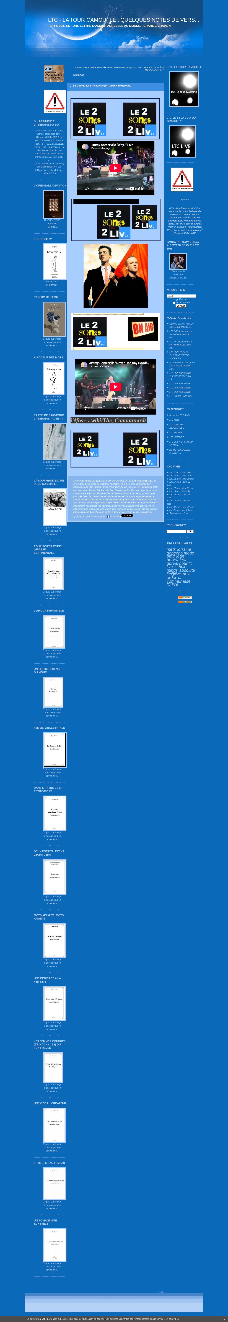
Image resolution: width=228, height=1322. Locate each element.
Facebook (115, 516)
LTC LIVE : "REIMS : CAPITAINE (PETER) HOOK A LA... (179, 355)
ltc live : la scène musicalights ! (136, 484)
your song (140, 490)
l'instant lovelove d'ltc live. (101, 490)
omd (171, 556)
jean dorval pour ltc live (180, 563)
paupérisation (87, 512)
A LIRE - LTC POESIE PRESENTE (179, 451)
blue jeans (147, 487)
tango (85, 490)
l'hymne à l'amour (105, 493)
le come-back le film (124, 490)
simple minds (176, 568)
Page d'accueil (134, 67)
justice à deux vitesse (115, 512)
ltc (131, 499)
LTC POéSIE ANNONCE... (182, 396)
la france (106, 506)
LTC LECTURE (176, 437)
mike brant (83, 496)
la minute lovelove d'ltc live (120, 496)
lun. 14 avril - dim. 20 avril (181, 479)
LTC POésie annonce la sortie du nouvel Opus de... (180, 334)
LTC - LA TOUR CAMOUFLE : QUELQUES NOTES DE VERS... (123, 20)
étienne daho (121, 493)
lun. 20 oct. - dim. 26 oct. (181, 472)
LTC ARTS (174, 420)
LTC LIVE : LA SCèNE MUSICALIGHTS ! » (153, 68)
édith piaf (91, 493)
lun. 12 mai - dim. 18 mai (181, 475)
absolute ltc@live (181, 572)
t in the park (142, 502)
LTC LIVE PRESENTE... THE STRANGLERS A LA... (180, 376)
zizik (114, 509)
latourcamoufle (80, 509)
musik (108, 509)
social (120, 509)
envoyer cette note (143, 496)
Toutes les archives (178, 513)
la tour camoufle (96, 509)
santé (129, 512)
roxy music (144, 493)
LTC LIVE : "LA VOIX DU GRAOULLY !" (181, 443)
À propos (184, 199)
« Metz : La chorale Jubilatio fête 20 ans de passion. (100, 67)
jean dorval (175, 558)
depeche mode (180, 553)
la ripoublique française (93, 516)
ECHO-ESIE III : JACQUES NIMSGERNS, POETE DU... (182, 365)
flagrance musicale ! (110, 484)
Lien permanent (138, 481)
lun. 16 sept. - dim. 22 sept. (178, 502)
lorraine (184, 549)
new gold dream (128, 502)
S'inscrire (182, 299)
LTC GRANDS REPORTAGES (176, 426)
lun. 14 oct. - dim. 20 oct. (181, 491)
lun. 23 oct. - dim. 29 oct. (181, 510)
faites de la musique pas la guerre (112, 499)
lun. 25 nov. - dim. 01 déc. (181, 488)
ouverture (133, 493)
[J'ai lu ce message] (224, 1319)
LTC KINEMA (175, 432)
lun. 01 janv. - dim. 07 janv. (182, 507)
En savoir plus (172, 1319)
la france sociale (119, 506)
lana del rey (135, 487)
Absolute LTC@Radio (179, 415)
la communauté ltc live (179, 581)
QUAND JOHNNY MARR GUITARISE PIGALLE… (181, 325)
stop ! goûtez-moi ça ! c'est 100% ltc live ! (108, 487)
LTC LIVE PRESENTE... (180, 383)
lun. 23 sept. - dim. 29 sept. (178, 496)
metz (171, 549)
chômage (99, 512)
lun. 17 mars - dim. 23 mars (178, 483)
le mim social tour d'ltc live (136, 509)
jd (153, 506)
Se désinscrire (183, 302)
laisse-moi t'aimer (97, 496)
